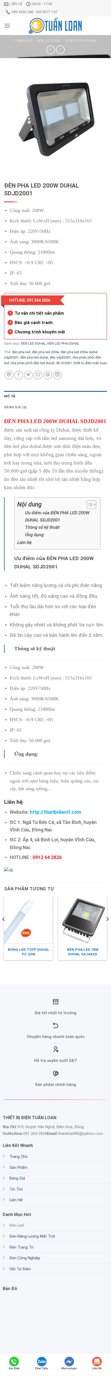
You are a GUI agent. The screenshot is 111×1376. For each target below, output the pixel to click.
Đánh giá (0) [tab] (15, 407)
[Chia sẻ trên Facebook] (18, 375)
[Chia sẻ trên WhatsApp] (9, 375)
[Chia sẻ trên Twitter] (28, 375)
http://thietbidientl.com (55, 812)
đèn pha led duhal (34, 357)
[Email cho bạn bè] (38, 375)
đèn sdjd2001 (60, 357)
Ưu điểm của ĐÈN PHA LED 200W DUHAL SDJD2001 (57, 516)
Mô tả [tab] (9, 396)
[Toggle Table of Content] (89, 504)
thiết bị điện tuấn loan (90, 363)
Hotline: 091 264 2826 (29, 300)
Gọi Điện (14, 1368)
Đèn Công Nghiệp (24, 1258)
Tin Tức (16, 1189)
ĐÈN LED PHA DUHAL (81, 41)
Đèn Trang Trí (21, 1247)
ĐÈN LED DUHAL (49, 41)
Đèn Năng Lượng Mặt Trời (32, 1236)
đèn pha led (21, 352)
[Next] (107, 930)
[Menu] (7, 25)
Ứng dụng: (35, 534)
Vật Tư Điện (20, 1269)
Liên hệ (25, 542)
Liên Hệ (16, 1200)
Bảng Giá (17, 1178)
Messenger (69, 1368)
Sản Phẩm (18, 1167)
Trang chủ (23, 41)
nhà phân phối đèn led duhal (32, 363)
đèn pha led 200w (45, 352)
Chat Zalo (41, 1368)
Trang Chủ (18, 1156)
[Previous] (3, 930)
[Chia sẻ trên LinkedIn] (57, 375)
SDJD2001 (64, 363)
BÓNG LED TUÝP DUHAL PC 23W (28, 951)
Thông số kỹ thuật (42, 527)
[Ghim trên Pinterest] (47, 375)
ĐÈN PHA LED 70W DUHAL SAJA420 (83, 951)
